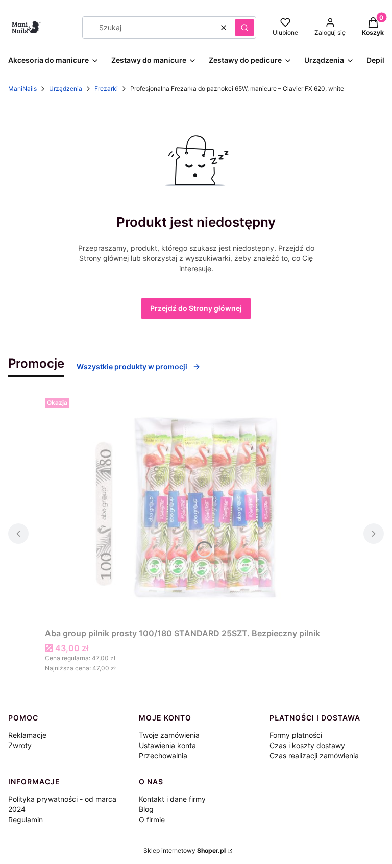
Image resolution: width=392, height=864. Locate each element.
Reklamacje (27, 735)
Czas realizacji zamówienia (314, 755)
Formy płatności (296, 735)
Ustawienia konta (167, 745)
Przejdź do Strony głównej (196, 308)
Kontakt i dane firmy (172, 799)
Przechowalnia (163, 755)
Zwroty (20, 745)
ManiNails (22, 88)
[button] (244, 27)
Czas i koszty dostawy (307, 745)
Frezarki (106, 88)
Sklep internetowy (184, 850)
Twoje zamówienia (169, 735)
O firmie (152, 819)
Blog (146, 809)
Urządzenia (65, 88)
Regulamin (25, 819)
